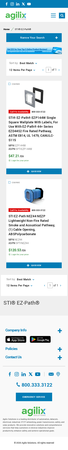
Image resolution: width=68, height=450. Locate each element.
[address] (58, 375)
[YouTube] (29, 5)
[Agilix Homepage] (34, 411)
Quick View (36, 171)
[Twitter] (23, 5)
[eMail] (51, 375)
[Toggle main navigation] (53, 15)
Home (6, 29)
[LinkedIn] (18, 5)
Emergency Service (33, 396)
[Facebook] (6, 5)
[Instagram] (12, 5)
